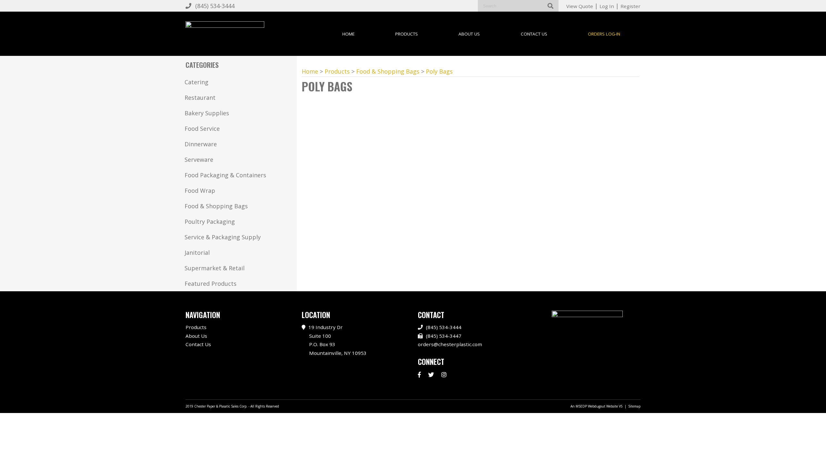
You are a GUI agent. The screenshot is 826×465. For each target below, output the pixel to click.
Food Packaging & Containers (225, 175)
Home (348, 34)
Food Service (202, 128)
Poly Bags (439, 71)
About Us (469, 34)
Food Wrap (200, 190)
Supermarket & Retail (215, 268)
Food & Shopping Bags (216, 206)
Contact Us (534, 34)
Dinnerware (201, 144)
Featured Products (211, 283)
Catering (196, 82)
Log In (606, 6)
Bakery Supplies (207, 113)
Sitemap (634, 406)
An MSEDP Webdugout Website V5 (596, 406)
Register (630, 6)
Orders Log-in (604, 34)
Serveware (199, 159)
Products (406, 34)
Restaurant (200, 97)
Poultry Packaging (210, 221)
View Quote (579, 6)
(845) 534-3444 (215, 6)
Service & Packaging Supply (223, 237)
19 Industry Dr (337, 340)
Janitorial (197, 252)
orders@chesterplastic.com (450, 344)
